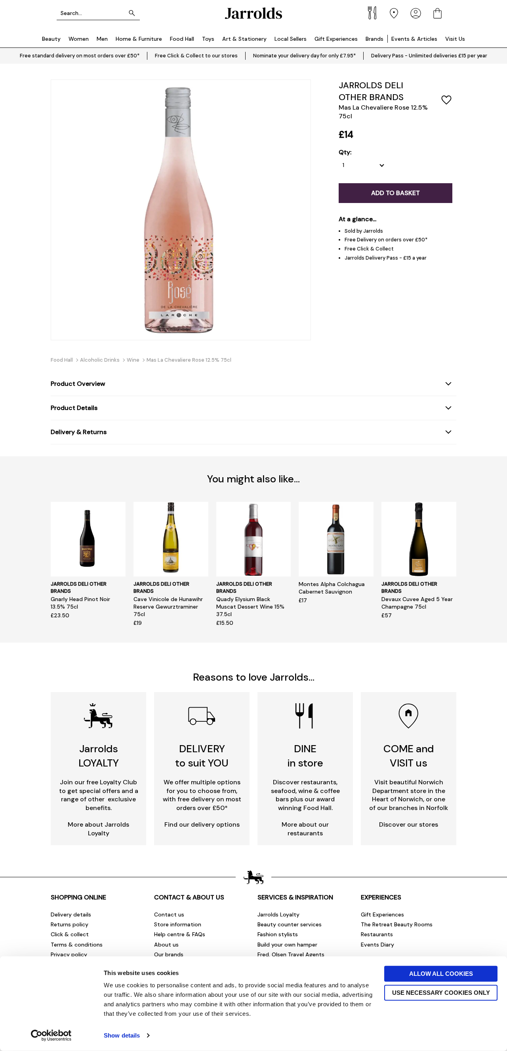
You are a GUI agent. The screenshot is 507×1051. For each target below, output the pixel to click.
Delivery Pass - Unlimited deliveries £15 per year (429, 55)
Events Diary (377, 944)
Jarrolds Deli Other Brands (371, 91)
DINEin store (305, 755)
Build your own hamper (287, 944)
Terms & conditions (77, 944)
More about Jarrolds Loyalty (98, 828)
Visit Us (455, 38)
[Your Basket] (437, 13)
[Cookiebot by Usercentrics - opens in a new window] (51, 1036)
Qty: (345, 152)
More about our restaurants (305, 828)
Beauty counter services (289, 924)
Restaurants (377, 934)
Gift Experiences (336, 38)
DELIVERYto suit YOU (202, 755)
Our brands (168, 954)
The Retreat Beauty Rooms (397, 924)
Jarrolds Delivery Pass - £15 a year (386, 257)
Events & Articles (414, 38)
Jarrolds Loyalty (278, 914)
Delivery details (71, 914)
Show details (122, 1035)
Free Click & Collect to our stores (196, 55)
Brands (374, 38)
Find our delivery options (202, 824)
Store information (177, 924)
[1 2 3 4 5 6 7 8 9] (365, 165)
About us (166, 944)
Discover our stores (408, 824)
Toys (208, 38)
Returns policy (69, 924)
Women (79, 38)
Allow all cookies (441, 973)
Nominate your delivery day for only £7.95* (304, 55)
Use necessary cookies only (441, 992)
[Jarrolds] (253, 13)
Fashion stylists (277, 934)
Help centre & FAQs (179, 934)
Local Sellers (290, 38)
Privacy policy (69, 954)
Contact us (169, 914)
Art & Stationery (244, 38)
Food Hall (182, 38)
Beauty (51, 38)
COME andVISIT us (408, 755)
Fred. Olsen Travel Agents (290, 954)
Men (102, 38)
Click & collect (70, 934)
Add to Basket (395, 193)
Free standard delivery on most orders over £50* (79, 55)
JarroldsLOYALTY (98, 755)
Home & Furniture (139, 38)
